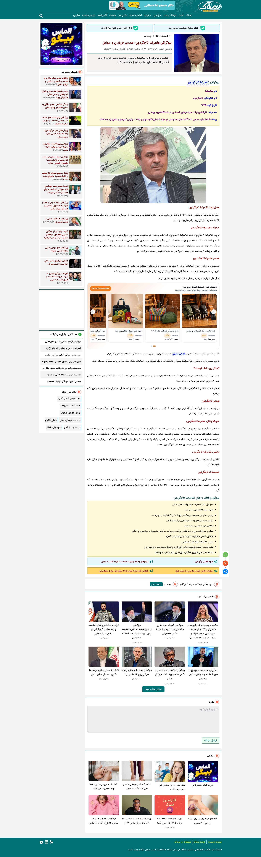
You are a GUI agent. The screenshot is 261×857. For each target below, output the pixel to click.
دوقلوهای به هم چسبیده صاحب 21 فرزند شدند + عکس (124, 561)
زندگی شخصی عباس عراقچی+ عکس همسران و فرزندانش (104, 672)
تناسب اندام (136, 15)
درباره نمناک (199, 842)
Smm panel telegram (70, 413)
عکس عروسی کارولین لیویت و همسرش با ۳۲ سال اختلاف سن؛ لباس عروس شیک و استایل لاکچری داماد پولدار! (203, 631)
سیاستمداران (156, 584)
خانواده (147, 15)
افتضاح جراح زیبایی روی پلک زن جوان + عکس (202, 821)
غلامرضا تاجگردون (198, 82)
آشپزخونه (102, 15)
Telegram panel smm (70, 406)
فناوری (76, 15)
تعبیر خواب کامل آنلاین (69, 398)
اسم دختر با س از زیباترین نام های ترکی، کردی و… (63, 348)
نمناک (189, 15)
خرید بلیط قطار (54, 427)
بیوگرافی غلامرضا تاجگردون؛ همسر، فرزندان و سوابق (137, 42)
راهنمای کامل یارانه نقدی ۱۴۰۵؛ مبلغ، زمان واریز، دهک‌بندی (123, 570)
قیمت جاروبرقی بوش (70, 420)
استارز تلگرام (51, 420)
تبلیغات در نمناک (182, 842)
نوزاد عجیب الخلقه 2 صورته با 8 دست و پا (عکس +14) (136, 821)
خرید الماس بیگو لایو (204, 561)
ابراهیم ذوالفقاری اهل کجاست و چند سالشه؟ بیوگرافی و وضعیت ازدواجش (104, 629)
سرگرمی (157, 15)
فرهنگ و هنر (170, 15)
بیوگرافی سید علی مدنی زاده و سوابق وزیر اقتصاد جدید (137, 672)
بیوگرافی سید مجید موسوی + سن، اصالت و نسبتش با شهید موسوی (203, 674)
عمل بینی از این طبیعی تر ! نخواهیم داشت (172, 787)
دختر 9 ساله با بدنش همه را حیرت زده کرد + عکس (137, 786)
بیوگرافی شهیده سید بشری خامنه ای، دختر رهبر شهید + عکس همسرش (170, 629)
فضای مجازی (178, 354)
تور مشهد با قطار (72, 427)
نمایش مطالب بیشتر (153, 689)
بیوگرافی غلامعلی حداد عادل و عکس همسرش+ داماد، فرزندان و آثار (170, 674)
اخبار (181, 15)
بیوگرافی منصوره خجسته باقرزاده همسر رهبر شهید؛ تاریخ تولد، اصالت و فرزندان (136, 631)
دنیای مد (123, 15)
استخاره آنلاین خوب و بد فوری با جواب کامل (194, 570)
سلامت (112, 15)
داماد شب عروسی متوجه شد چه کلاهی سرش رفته (104, 786)
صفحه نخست (215, 842)
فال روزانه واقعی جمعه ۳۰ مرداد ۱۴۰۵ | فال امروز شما (169, 821)
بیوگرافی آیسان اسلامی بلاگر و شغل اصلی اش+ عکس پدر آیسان (63, 341)
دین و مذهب (88, 15)
